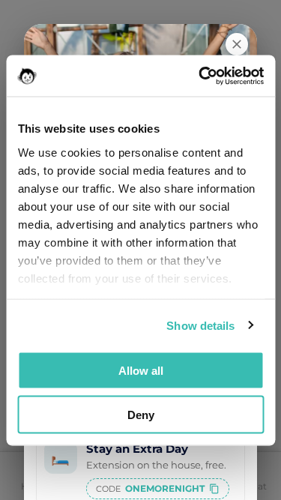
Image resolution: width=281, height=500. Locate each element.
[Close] (237, 44)
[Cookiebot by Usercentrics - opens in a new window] (200, 75)
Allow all (140, 370)
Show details (200, 325)
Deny (140, 414)
